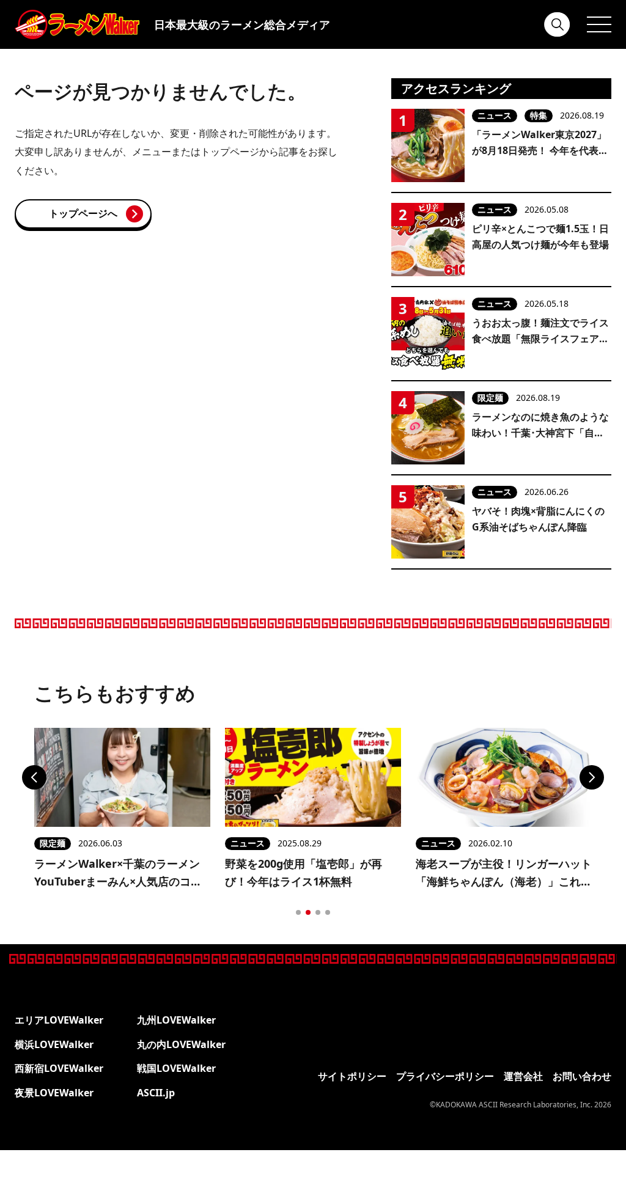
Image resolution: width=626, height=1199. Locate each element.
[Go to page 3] (317, 912)
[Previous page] (34, 777)
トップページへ (83, 213)
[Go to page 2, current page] (308, 912)
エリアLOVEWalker (59, 1020)
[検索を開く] (557, 24)
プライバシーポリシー (445, 1076)
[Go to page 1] (298, 912)
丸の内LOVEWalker (181, 1044)
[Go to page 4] (327, 912)
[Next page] (592, 777)
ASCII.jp (156, 1092)
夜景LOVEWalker (54, 1092)
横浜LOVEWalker (54, 1044)
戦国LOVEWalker (176, 1068)
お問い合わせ (582, 1076)
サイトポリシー (352, 1076)
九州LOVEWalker (176, 1020)
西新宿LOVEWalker (59, 1068)
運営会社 (523, 1076)
